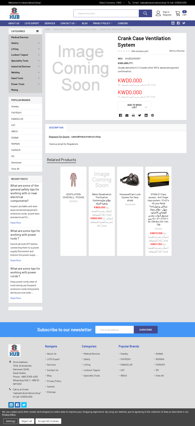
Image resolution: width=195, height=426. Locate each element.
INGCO (14, 131)
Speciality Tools (19, 60)
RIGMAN (15, 143)
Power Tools (17, 84)
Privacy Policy (101, 23)
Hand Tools (17, 78)
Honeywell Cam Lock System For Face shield (130, 197)
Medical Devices (19, 37)
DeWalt (15, 137)
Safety (14, 43)
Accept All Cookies (48, 421)
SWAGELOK (17, 118)
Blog (85, 23)
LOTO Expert (32, 23)
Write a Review (177, 50)
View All (15, 168)
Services (50, 23)
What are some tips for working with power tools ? (25, 234)
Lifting (14, 49)
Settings (10, 421)
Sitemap (51, 391)
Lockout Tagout (19, 54)
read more (15, 222)
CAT (13, 125)
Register (167, 14)
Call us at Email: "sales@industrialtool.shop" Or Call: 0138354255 (27, 393)
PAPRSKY (16, 112)
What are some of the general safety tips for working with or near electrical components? (24, 193)
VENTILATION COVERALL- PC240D (73, 196)
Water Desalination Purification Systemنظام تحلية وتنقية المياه (101, 199)
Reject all (27, 421)
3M (12, 156)
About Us (13, 23)
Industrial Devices (20, 66)
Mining (14, 89)
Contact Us (67, 23)
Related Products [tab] (61, 159)
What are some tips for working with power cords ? (25, 272)
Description (56, 127)
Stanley (15, 106)
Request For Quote (59, 136)
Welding (15, 72)
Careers (123, 23)
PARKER (15, 149)
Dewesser (16, 162)
